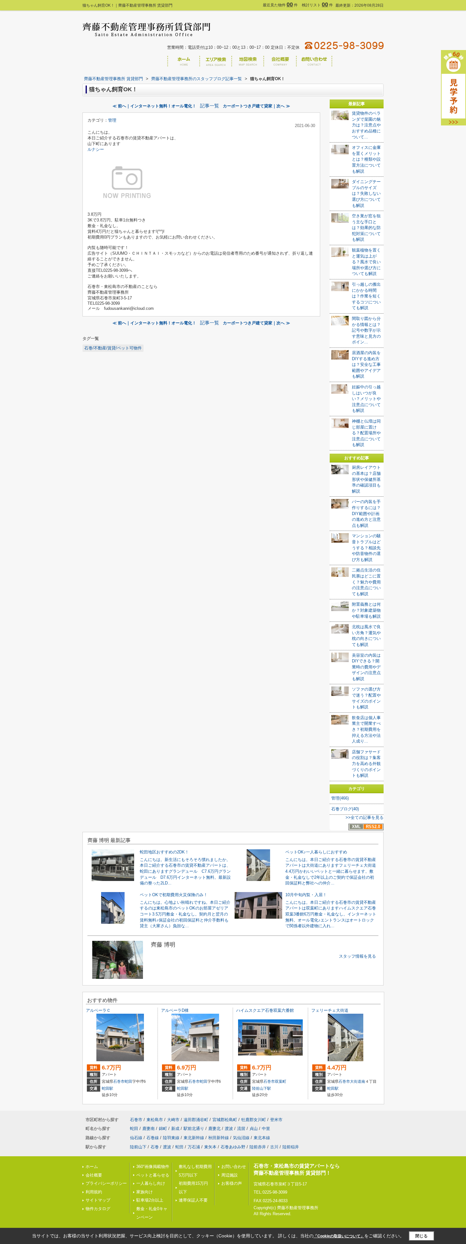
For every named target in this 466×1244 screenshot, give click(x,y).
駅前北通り (194, 1128)
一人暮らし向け (150, 1183)
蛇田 (128, 1081)
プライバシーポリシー (106, 1183)
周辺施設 (229, 1175)
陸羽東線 (171, 1137)
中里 (266, 1128)
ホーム (92, 1166)
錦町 (163, 1128)
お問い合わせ (233, 1166)
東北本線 (262, 1137)
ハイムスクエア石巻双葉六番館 (265, 1010)
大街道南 (357, 1081)
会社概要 (94, 1175)
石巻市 (119, 1081)
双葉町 (280, 1081)
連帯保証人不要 (193, 1200)
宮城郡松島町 (224, 1119)
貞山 (253, 1128)
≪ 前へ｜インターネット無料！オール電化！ (154, 106)
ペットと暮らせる (152, 1175)
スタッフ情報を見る (357, 956)
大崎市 (173, 1119)
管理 (112, 120)
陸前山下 (138, 1147)
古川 (274, 1147)
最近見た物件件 (280, 5)
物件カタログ (98, 1208)
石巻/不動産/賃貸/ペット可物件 (113, 348)
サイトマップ (98, 1200)
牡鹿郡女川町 (253, 1119)
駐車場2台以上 (149, 1200)
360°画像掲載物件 (152, 1166)
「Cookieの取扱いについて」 (339, 1236)
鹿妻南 (148, 1128)
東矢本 (210, 1147)
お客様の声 (231, 1183)
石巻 (155, 1147)
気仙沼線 (241, 1137)
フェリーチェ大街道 (329, 1010)
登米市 (276, 1119)
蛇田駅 (107, 1088)
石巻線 (152, 1137)
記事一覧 (209, 105)
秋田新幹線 (218, 1137)
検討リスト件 (317, 5)
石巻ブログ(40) (345, 809)
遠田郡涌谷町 (196, 1119)
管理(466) (340, 798)
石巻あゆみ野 (233, 1147)
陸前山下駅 (261, 1088)
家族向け (144, 1192)
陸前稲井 (290, 1147)
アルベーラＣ (98, 1010)
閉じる (421, 1236)
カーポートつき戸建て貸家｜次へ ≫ (256, 106)
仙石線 (136, 1137)
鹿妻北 (214, 1128)
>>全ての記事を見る (365, 817)
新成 (175, 1128)
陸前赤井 (257, 1147)
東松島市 (154, 1119)
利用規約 (94, 1192)
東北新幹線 (194, 1137)
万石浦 (194, 1147)
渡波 (229, 1128)
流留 (241, 1128)
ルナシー (95, 149)
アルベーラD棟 (175, 1010)
